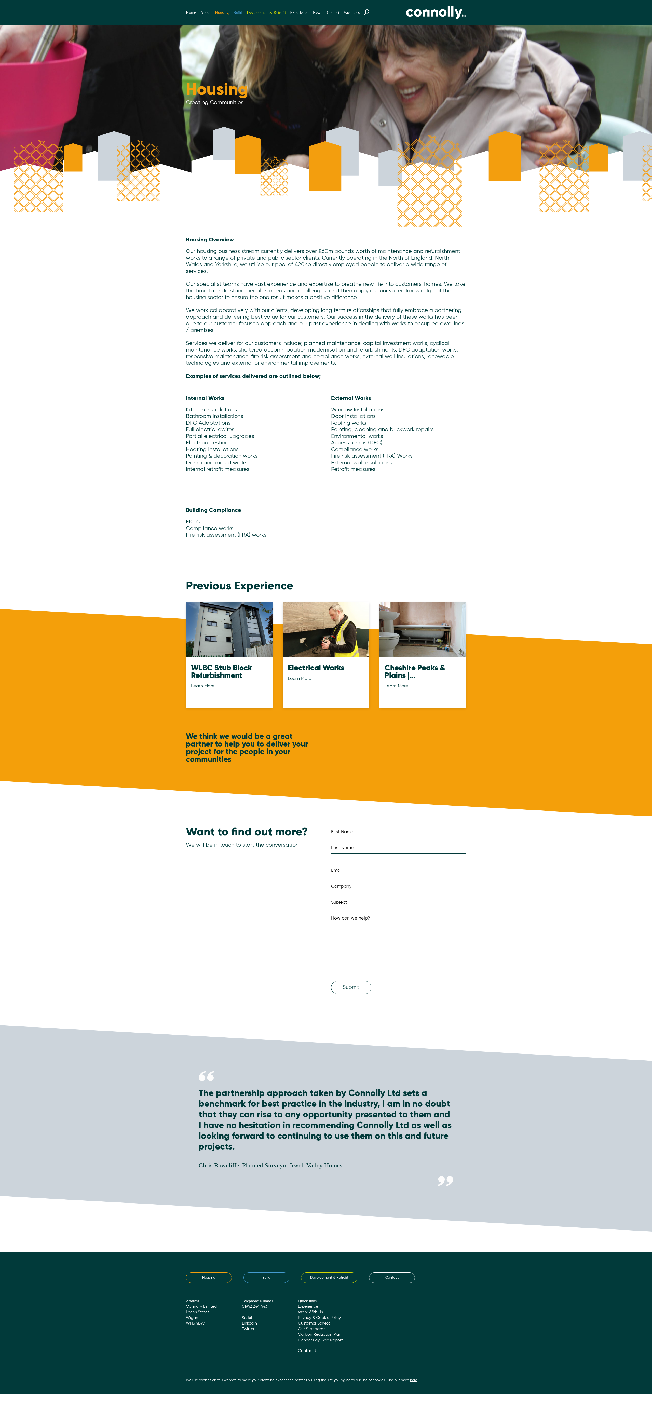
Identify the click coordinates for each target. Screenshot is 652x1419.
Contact (333, 12)
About (205, 12)
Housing (222, 12)
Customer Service (314, 1323)
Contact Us (308, 1351)
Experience (299, 12)
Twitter (248, 1329)
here (413, 1380)
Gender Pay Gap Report (320, 1340)
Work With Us (310, 1312)
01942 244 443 (254, 1307)
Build (237, 12)
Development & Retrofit (266, 12)
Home (191, 12)
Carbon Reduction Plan (319, 1335)
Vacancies (352, 12)
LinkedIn (249, 1323)
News (317, 12)
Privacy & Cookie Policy (319, 1318)
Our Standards (311, 1329)
